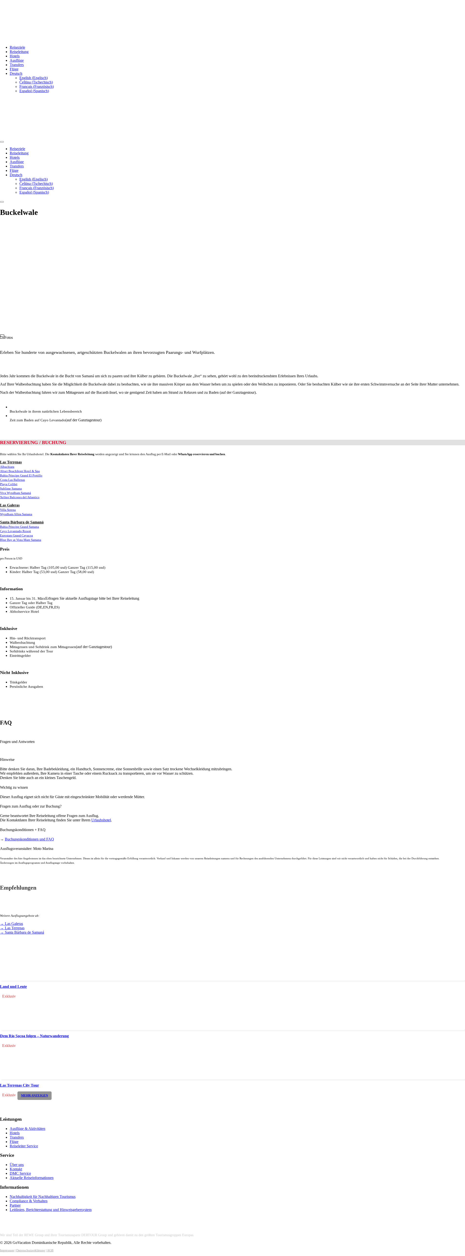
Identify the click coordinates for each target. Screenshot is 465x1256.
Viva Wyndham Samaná (15, 493)
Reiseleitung (19, 52)
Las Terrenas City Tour (19, 1085)
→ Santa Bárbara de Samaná (22, 932)
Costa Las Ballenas (12, 480)
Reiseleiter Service (24, 1146)
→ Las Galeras (11, 924)
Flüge (14, 69)
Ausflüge (17, 60)
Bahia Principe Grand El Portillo (21, 475)
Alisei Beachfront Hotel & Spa (20, 471)
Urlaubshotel (101, 820)
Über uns (17, 1165)
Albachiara (7, 467)
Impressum (7, 1250)
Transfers (17, 65)
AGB (50, 1250)
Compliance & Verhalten (28, 1201)
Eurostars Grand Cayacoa (16, 535)
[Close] (2, 202)
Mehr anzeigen (34, 1095)
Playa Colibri (8, 484)
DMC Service (20, 1173)
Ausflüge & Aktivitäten (27, 1129)
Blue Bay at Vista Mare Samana (20, 540)
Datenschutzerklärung (30, 1250)
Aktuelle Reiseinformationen (32, 1178)
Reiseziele (17, 47)
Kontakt (16, 1169)
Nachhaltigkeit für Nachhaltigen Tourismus (43, 1197)
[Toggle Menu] (2, 142)
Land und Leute (13, 986)
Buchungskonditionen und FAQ (29, 839)
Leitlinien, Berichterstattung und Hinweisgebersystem (51, 1210)
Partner (15, 1205)
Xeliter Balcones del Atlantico (19, 497)
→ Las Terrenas (12, 928)
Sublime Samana (11, 488)
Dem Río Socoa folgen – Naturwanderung (34, 1036)
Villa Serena (8, 510)
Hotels (15, 56)
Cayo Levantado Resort (15, 531)
